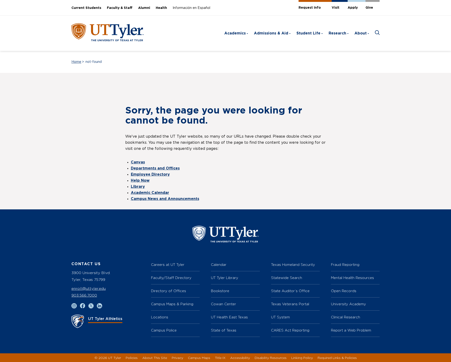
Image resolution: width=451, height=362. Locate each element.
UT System (280, 317)
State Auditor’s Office (290, 291)
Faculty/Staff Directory (171, 277)
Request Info (310, 7)
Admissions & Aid (271, 33)
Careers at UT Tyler (167, 264)
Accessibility (240, 357)
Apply (353, 7)
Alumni (144, 8)
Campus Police (164, 330)
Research (337, 33)
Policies (132, 357)
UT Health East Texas (229, 317)
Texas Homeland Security (293, 264)
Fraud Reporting (345, 264)
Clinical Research (345, 317)
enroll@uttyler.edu (88, 288)
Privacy (177, 357)
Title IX (220, 357)
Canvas (138, 162)
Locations (159, 317)
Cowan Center (223, 304)
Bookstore (220, 291)
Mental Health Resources (352, 277)
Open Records (343, 291)
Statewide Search (286, 277)
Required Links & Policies (337, 357)
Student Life (308, 33)
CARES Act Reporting (290, 330)
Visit (335, 7)
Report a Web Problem (351, 330)
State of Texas (223, 330)
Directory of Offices (168, 291)
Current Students (86, 8)
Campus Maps (199, 357)
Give (369, 7)
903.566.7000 (84, 295)
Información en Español (191, 8)
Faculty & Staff (119, 8)
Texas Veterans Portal (290, 304)
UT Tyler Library (224, 277)
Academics (235, 33)
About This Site (154, 357)
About (360, 33)
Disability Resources (271, 357)
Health (161, 8)
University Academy (348, 304)
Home (76, 62)
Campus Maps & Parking (172, 304)
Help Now (140, 180)
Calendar (218, 264)
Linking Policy (302, 357)
